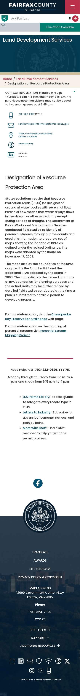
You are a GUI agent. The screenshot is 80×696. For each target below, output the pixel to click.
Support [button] (38, 638)
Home (7, 79)
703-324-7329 (40, 612)
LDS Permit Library (36, 397)
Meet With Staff (34, 428)
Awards (40, 560)
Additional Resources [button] (37, 645)
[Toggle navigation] (72, 7)
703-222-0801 (26, 114)
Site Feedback (40, 569)
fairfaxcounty (25, 143)
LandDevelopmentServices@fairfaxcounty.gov (43, 123)
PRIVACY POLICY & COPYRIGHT (40, 577)
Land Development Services (37, 79)
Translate (40, 552)
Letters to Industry (36, 412)
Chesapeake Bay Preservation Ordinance (38, 316)
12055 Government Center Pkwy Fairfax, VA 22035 (35, 135)
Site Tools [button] (38, 630)
